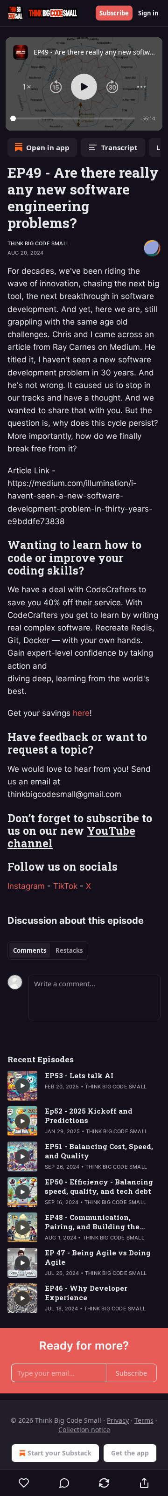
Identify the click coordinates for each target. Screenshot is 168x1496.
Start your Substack (59, 1452)
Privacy (118, 1420)
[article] (84, 1086)
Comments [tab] (29, 950)
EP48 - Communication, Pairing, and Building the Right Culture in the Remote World (97, 1221)
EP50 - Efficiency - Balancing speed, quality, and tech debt (99, 1186)
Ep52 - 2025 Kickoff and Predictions (89, 1115)
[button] (27, 86)
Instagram (26, 886)
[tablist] (47, 950)
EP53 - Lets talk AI (79, 1075)
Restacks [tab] (69, 950)
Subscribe (114, 13)
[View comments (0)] (64, 1483)
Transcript (119, 147)
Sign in (148, 13)
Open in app (48, 147)
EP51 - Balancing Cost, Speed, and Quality (99, 1151)
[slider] (74, 118)
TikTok (65, 886)
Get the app (130, 1452)
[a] (22, 1085)
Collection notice (84, 1429)
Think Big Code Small (38, 243)
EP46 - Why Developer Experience (86, 1292)
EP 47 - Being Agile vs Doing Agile (98, 1257)
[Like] (24, 1483)
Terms (144, 1420)
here (81, 713)
